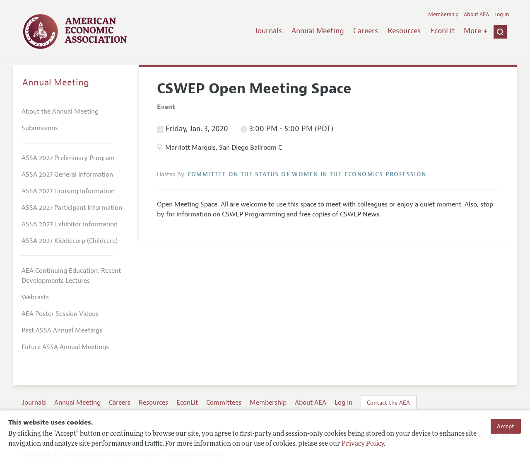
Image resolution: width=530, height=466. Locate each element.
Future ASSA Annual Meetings (65, 347)
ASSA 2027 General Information (67, 174)
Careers (365, 30)
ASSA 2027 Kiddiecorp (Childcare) (70, 241)
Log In (501, 14)
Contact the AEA (388, 402)
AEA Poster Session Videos (60, 314)
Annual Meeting (318, 30)
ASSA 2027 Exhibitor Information (70, 224)
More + (476, 30)
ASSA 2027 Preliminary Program (68, 158)
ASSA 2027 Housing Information (68, 191)
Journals (268, 30)
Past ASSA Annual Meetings (62, 330)
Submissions (40, 128)
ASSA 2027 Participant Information (72, 208)
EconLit (442, 30)
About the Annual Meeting (60, 111)
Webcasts (35, 297)
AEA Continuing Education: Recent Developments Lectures (71, 276)
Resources (404, 30)
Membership (443, 14)
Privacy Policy (363, 444)
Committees (223, 402)
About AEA (476, 14)
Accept (505, 426)
